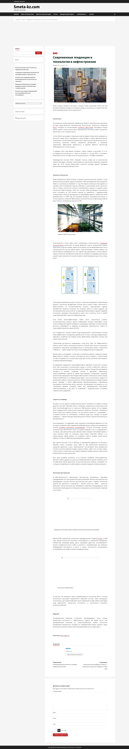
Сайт (54, 724)
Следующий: (94, 665)
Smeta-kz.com (27, 6)
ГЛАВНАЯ (16, 14)
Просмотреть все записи (74, 654)
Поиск (17, 48)
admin (55, 65)
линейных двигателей (85, 127)
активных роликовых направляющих (72, 427)
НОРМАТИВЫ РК (81, 14)
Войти (17, 59)
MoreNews (71, 747)
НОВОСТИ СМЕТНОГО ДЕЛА (43, 14)
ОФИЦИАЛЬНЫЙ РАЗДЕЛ (67, 14)
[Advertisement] (64, 33)
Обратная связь (20, 111)
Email (55, 718)
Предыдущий (65, 664)
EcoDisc (100, 538)
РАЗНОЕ (91, 14)
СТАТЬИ (55, 14)
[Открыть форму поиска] (114, 14)
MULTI (55, 127)
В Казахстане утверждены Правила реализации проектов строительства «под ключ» (26, 79)
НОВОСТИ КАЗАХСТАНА (27, 14)
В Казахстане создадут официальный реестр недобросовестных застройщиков (26, 93)
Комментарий (57, 691)
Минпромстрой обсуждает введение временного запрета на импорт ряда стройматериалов (25, 86)
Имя (54, 712)
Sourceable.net (64, 635)
